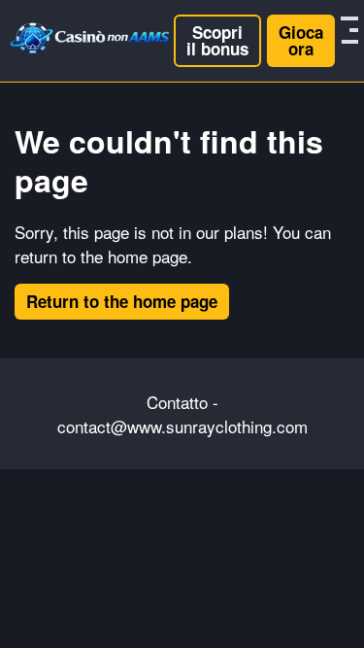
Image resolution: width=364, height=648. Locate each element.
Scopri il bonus (217, 40)
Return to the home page (121, 301)
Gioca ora (301, 40)
